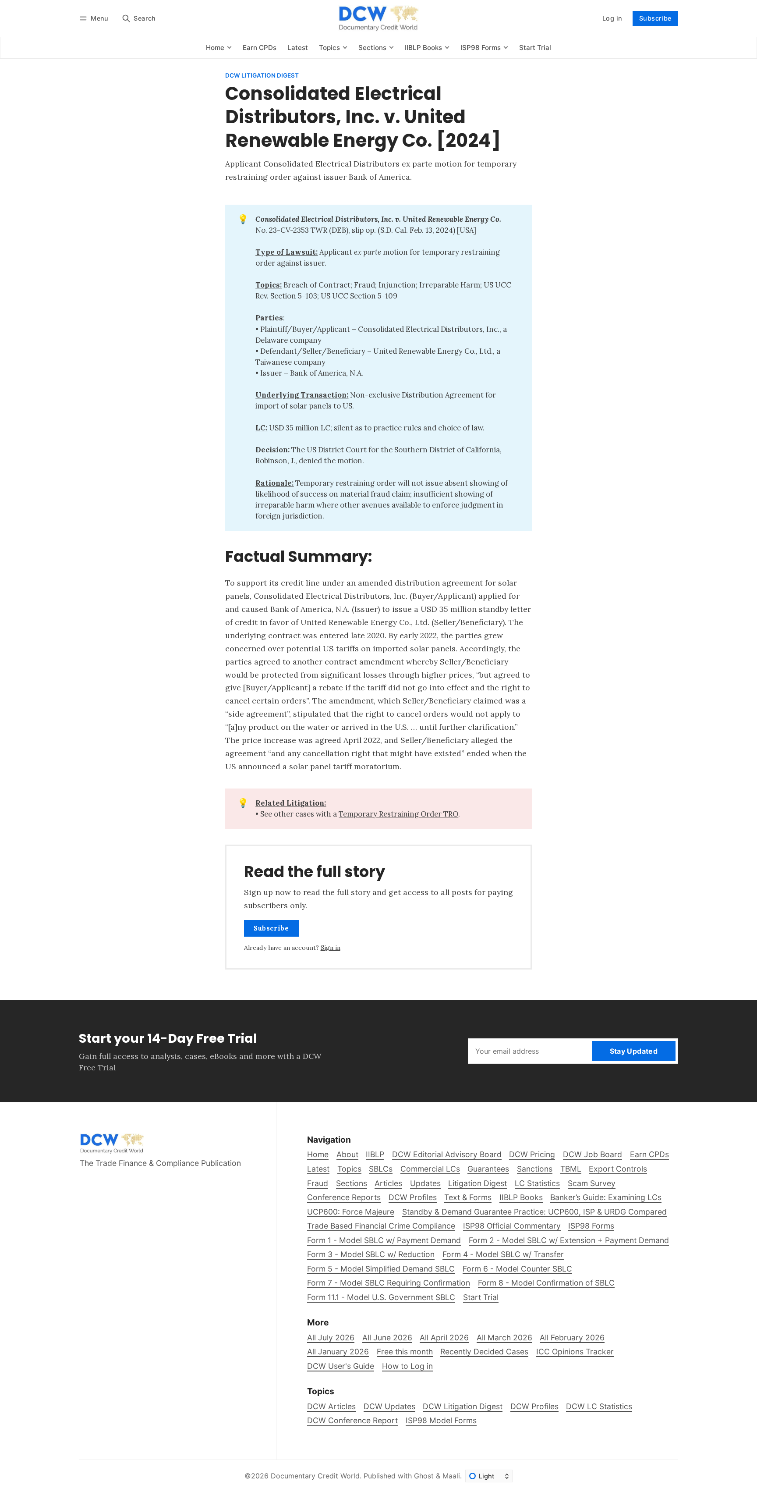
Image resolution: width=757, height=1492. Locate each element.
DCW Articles (331, 1406)
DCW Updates (389, 1406)
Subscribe (655, 18)
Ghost (424, 1475)
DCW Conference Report (352, 1420)
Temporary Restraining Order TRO (398, 814)
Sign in (330, 948)
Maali (451, 1475)
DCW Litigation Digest (262, 76)
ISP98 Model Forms (441, 1420)
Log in (612, 18)
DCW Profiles (534, 1406)
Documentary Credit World (315, 1475)
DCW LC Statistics (599, 1406)
